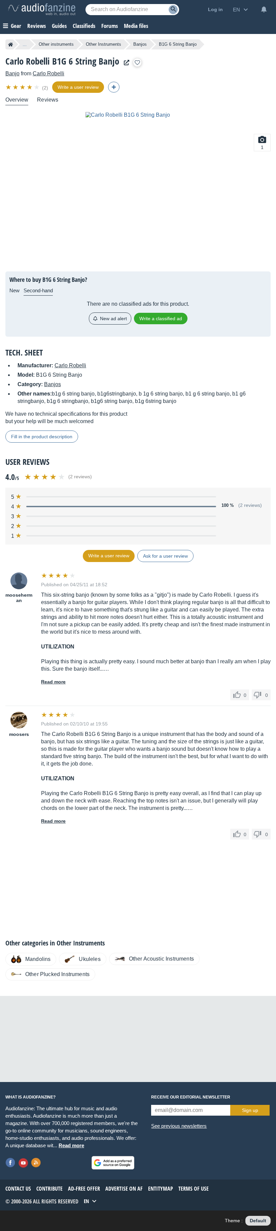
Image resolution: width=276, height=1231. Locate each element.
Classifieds (84, 26)
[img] (23, 87)
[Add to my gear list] (137, 62)
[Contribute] (113, 87)
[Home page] (10, 44)
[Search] (173, 9)
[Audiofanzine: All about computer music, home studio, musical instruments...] (41, 9)
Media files (136, 26)
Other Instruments (103, 44)
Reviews (36, 26)
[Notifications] (264, 9)
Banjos (140, 44)
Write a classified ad (160, 318)
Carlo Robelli (48, 73)
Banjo (12, 73)
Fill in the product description (41, 436)
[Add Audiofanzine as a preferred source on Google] (113, 1162)
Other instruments (56, 44)
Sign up (250, 1110)
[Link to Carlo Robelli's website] (124, 63)
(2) (45, 87)
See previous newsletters (179, 1126)
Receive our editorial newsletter (190, 1097)
